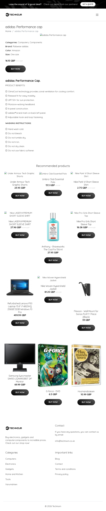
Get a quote (88, 4)
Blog (57, 458)
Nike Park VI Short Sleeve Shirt (86, 183)
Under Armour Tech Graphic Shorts (20, 183)
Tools (8, 479)
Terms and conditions (65, 469)
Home (8, 31)
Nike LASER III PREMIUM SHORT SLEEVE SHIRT (20, 223)
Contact (59, 464)
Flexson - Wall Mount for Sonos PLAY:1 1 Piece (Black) (86, 314)
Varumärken (11, 484)
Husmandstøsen (86, 391)
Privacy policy (61, 474)
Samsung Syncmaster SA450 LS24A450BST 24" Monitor (20, 378)
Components (36, 42)
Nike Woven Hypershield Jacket (53, 287)
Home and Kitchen (14, 474)
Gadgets (9, 469)
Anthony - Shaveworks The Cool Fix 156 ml (53, 248)
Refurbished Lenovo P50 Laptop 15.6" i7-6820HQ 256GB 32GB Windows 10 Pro (19, 308)
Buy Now (15, 69)
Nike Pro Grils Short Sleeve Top (86, 223)
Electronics (10, 464)
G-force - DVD (53, 391)
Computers (23, 42)
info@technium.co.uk (65, 441)
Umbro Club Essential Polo (53, 181)
